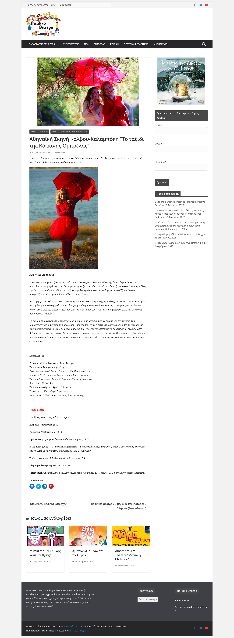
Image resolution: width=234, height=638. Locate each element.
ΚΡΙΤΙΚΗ (114, 44)
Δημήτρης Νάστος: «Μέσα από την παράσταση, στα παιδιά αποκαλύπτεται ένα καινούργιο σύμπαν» (180, 226)
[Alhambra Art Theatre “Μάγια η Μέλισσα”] (131, 528)
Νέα (86, 44)
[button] (56, 44)
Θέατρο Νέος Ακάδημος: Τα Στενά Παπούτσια (179, 242)
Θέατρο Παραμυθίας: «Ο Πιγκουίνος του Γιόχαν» (180, 234)
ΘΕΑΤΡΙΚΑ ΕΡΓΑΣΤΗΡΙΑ (136, 44)
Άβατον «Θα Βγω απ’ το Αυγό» (87, 553)
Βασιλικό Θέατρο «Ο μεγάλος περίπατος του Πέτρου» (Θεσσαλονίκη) (118, 506)
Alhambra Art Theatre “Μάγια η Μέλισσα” (128, 555)
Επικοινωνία (182, 600)
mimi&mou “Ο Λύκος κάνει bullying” (45, 553)
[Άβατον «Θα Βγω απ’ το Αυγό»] (88, 528)
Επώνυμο (161, 161)
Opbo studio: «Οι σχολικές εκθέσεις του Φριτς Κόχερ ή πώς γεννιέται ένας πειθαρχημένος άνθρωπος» (179, 214)
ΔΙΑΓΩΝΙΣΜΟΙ (160, 44)
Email (159, 125)
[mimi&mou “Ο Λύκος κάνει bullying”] (45, 528)
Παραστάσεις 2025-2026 (42, 44)
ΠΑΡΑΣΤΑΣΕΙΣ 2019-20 (39, 131)
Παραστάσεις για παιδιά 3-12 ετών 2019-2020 (69, 131)
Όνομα (159, 143)
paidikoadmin (60, 152)
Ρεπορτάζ (99, 44)
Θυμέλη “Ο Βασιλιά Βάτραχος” (48, 504)
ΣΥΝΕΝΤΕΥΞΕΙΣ (71, 44)
